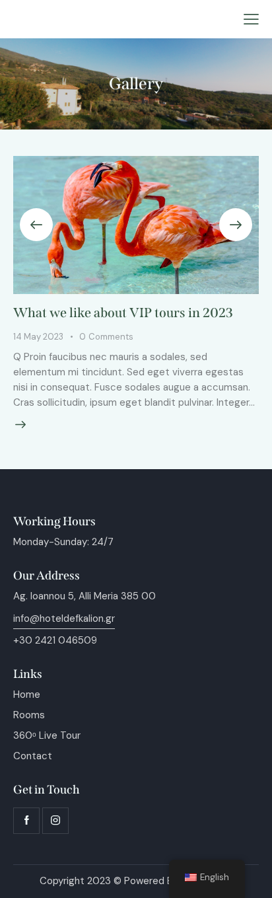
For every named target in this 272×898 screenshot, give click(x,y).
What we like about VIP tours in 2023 (123, 312)
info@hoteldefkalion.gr (64, 618)
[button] (251, 19)
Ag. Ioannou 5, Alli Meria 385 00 (84, 596)
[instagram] (55, 820)
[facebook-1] (26, 820)
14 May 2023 (38, 336)
